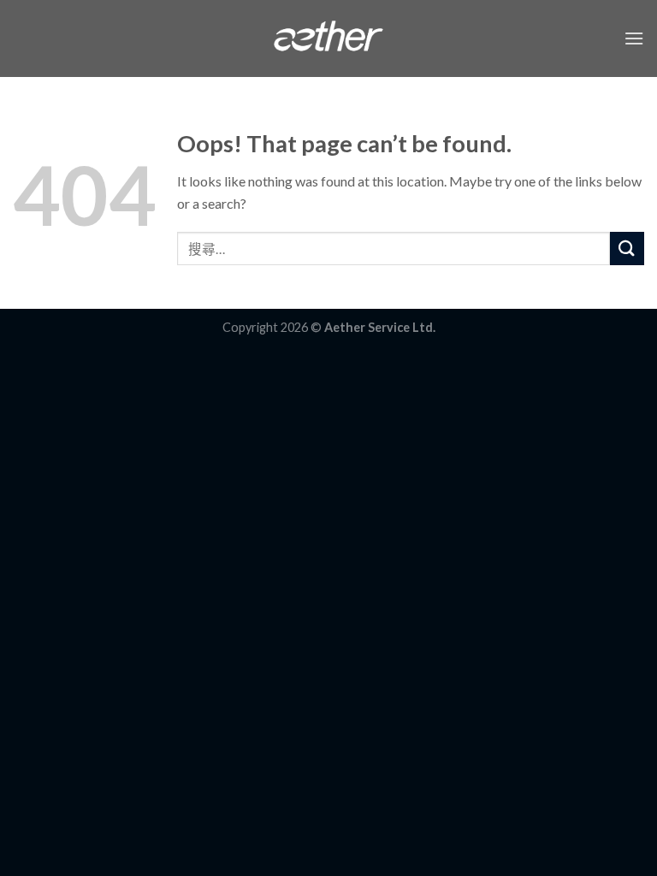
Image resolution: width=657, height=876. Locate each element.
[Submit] (627, 248)
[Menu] (634, 38)
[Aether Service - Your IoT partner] (328, 38)
